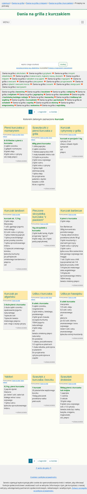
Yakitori (8, 376)
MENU (6, 22)
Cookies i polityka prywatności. (43, 477)
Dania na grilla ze (47, 102)
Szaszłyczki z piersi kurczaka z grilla (42, 130)
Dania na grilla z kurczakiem (61, 3)
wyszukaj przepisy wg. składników (27, 68)
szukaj (63, 64)
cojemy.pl (6, 3)
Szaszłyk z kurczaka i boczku (43, 378)
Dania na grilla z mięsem (36, 3)
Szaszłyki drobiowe (66, 378)
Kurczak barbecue (71, 210)
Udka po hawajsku (71, 293)
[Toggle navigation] (82, 22)
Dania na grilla (18, 3)
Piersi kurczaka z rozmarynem (14, 129)
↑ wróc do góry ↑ (43, 468)
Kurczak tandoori (14, 210)
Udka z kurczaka (42, 293)
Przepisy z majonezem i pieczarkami (60, 68)
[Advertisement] (43, 42)
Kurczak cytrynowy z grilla (71, 129)
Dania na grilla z (14, 73)
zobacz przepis (22, 161)
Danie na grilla (16, 134)
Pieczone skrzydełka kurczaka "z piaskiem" (39, 215)
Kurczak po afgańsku (11, 295)
